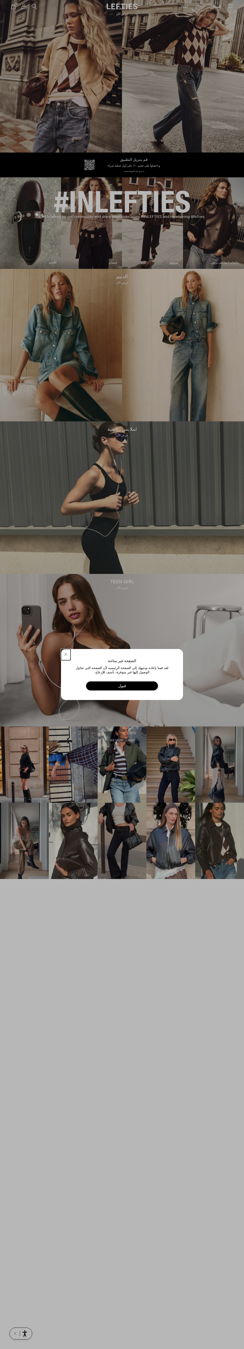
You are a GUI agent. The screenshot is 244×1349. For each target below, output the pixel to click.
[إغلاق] (66, 654)
